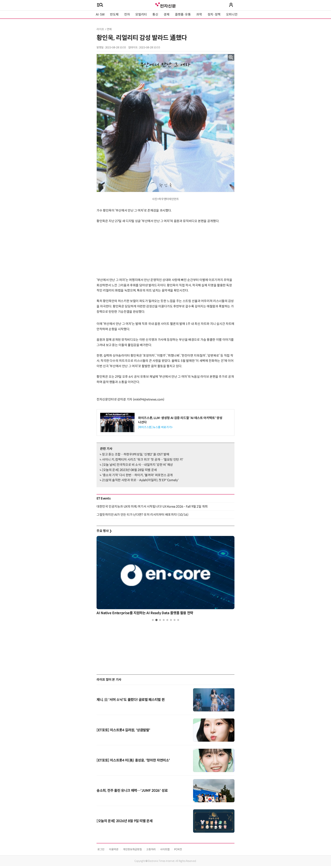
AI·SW (100, 14)
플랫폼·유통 (183, 14)
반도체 (114, 14)
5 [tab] (167, 620)
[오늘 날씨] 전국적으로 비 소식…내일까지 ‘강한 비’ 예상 (137, 465)
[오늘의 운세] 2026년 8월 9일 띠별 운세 (125, 821)
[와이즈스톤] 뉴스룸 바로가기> (155, 427)
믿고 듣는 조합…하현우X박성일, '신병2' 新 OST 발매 (135, 454)
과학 (199, 14)
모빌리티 (141, 14)
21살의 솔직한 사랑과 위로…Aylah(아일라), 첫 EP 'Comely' (140, 480)
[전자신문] (165, 5)
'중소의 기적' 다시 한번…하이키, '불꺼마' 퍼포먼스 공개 (137, 475)
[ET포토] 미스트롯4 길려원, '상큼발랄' (123, 730)
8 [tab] (178, 620)
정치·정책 (214, 14)
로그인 (100, 849)
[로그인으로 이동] (231, 4)
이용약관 (113, 849)
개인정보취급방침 (132, 849)
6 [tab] (171, 620)
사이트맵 (165, 849)
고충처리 (151, 849)
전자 (127, 14)
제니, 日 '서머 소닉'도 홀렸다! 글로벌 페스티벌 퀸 (130, 700)
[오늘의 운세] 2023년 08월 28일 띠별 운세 (129, 470)
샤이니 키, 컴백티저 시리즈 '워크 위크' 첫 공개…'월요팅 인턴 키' (142, 459)
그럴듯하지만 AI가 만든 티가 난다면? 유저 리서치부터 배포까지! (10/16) (142, 515)
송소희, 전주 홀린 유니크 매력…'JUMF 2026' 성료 (132, 790)
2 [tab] (156, 620)
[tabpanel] (165, 576)
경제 (166, 14)
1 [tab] (153, 620)
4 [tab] (164, 620)
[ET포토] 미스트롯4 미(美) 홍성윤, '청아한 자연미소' (133, 760)
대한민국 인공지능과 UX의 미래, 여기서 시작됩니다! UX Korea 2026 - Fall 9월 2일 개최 (152, 506)
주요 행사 (104, 531)
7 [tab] (174, 620)
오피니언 (232, 14)
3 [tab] (160, 620)
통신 (155, 14)
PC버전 (178, 849)
